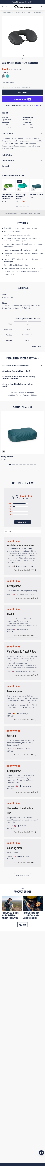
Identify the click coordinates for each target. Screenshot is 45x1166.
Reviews (37, 213)
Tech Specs (23, 213)
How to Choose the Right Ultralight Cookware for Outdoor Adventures (31, 915)
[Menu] (3, 7)
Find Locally (5, 166)
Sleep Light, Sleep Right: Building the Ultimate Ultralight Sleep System (10, 915)
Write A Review (22, 522)
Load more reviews (22, 875)
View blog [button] (22, 925)
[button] (22, 58)
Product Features (7, 155)
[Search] (6, 7)
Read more (10, 710)
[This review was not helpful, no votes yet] (35, 570)
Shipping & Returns (8, 160)
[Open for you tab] (41, 1152)
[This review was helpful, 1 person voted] (32, 675)
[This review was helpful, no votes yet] (32, 570)
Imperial (34, 347)
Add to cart (22, 92)
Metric (39, 347)
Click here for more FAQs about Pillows (22, 395)
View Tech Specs (8, 82)
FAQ (30, 213)
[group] (22, 36)
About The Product (8, 133)
